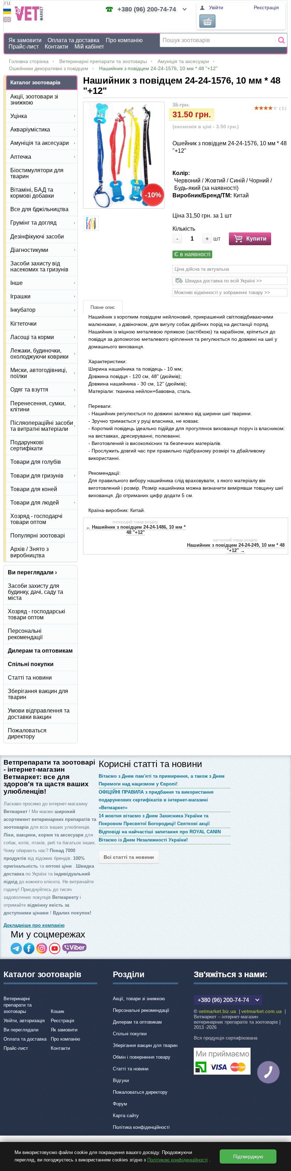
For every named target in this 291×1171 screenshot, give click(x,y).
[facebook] (29, 948)
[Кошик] (207, 21)
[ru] (7, 4)
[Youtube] (54, 948)
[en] (7, 20)
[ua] (7, 12)
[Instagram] (42, 948)
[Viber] (74, 948)
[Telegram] (16, 948)
